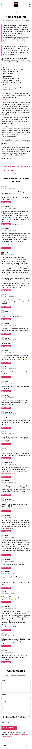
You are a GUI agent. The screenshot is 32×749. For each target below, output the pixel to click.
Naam (3, 694)
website (3, 99)
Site (2, 709)
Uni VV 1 (16, 13)
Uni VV (8, 746)
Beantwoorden (6, 202)
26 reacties (26, 20)
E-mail (3, 702)
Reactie (4, 680)
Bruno (9, 20)
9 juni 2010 (17, 20)
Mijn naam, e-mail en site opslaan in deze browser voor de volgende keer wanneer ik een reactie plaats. (16, 716)
